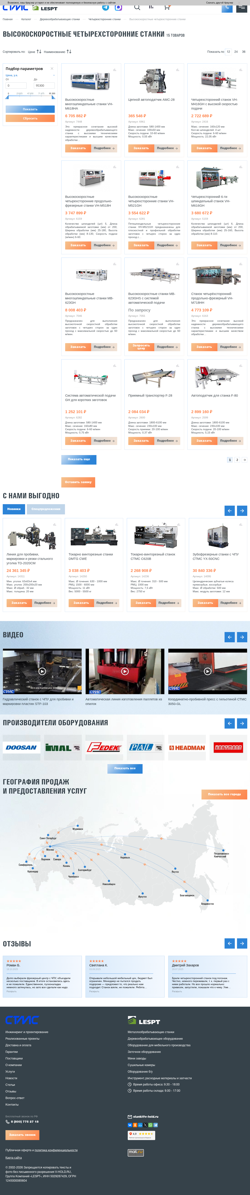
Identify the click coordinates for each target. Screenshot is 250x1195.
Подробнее (102, 148)
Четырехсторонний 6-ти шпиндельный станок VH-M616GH (210, 201)
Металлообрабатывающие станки (151, 1032)
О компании (13, 1065)
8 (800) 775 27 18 (25, 1122)
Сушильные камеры (141, 1065)
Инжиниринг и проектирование (26, 1032)
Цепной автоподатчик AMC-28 (151, 99)
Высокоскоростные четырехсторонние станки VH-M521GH (151, 201)
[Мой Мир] (140, 1125)
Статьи (10, 1085)
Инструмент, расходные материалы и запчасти (160, 1078)
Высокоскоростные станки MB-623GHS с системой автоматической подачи (151, 298)
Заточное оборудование (144, 1052)
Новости (11, 1078)
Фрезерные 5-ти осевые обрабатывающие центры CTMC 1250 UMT (218, 559)
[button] (227, 7)
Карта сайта (13, 1157)
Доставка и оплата (18, 1045)
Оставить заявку (78, 482)
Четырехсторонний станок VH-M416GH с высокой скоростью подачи (214, 104)
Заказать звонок (22, 1135)
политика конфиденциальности (56, 1150)
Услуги (10, 1072)
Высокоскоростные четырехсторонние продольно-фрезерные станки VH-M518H (88, 201)
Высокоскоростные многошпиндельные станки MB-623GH (89, 298)
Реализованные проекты (22, 1039)
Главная (8, 19)
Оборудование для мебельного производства (159, 1045)
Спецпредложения (45, 509)
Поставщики (14, 1058)
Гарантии (11, 1052)
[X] (145, 1125)
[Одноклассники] (135, 1125)
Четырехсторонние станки (105, 19)
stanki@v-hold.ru (145, 1117)
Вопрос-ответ (14, 1098)
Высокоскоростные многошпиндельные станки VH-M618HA (89, 104)
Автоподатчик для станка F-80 (214, 395)
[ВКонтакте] (130, 1125)
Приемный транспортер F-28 (150, 395)
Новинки (13, 509)
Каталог (26, 19)
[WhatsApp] (150, 1125)
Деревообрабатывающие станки (60, 19)
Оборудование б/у (140, 1072)
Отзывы (17, 943)
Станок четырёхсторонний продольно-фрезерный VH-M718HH (212, 298)
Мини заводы (137, 1058)
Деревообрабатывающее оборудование (155, 1039)
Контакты (11, 1105)
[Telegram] (155, 1125)
